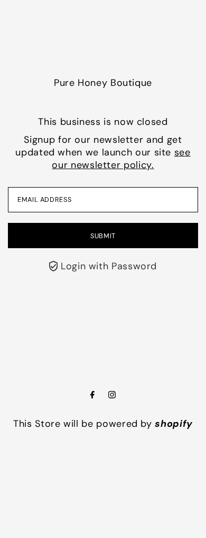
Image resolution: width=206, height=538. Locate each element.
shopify (173, 423)
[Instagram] (112, 395)
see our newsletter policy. (121, 158)
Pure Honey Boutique (103, 82)
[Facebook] (92, 395)
